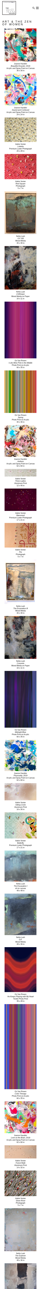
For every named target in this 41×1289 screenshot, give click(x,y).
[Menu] (37, 8)
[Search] (33, 8)
